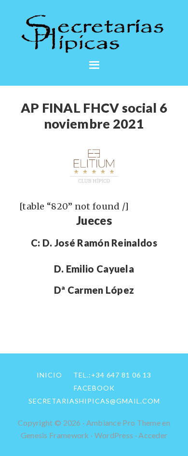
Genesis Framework (55, 435)
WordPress (114, 435)
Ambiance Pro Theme (123, 422)
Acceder (152, 435)
